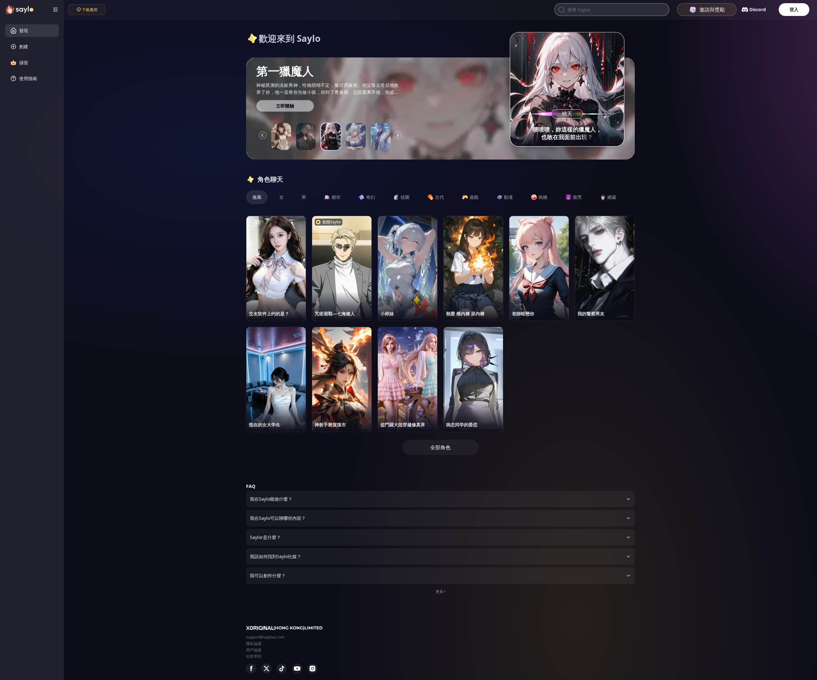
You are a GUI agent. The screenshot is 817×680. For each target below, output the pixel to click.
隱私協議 (253, 643)
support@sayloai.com (265, 637)
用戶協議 (253, 650)
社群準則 (253, 656)
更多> (441, 591)
